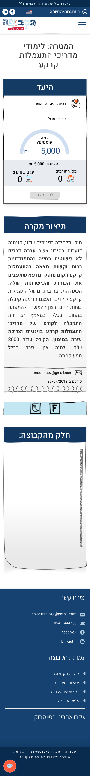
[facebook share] (54, 408)
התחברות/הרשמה (65, 12)
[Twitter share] (35, 408)
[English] (29, 12)
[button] (82, 24)
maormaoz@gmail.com (53, 373)
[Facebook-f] (12, 12)
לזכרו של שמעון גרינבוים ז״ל (45, 3)
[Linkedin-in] (5, 12)
